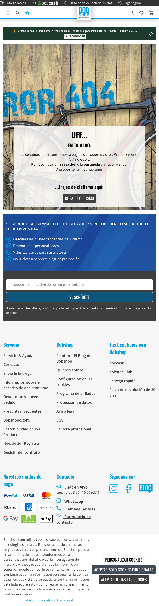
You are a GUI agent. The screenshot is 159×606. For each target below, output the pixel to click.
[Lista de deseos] (141, 12)
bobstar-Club (120, 371)
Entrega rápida (15, 3)
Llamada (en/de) (79, 509)
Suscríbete (79, 297)
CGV (60, 420)
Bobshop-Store (16, 420)
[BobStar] (27, 12)
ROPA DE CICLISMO (79, 198)
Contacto (11, 364)
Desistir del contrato (21, 452)
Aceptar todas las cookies (124, 579)
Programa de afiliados (75, 393)
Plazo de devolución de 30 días (91, 3)
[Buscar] (17, 12)
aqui (98, 169)
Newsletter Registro (21, 443)
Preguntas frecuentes (22, 411)
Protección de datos (74, 402)
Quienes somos (70, 370)
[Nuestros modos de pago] (26, 508)
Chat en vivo (76, 487)
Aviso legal (65, 411)
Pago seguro (132, 3)
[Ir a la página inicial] (84, 12)
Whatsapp (73, 501)
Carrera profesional (73, 428)
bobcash (116, 362)
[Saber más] (151, 33)
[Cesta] (151, 12)
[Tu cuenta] (132, 12)
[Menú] (8, 12)
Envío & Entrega (17, 373)
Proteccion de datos (37, 600)
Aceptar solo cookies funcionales (123, 569)
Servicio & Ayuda (18, 355)
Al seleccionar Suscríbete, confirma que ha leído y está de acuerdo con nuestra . (79, 310)
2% (34, 3)
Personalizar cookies (123, 560)
